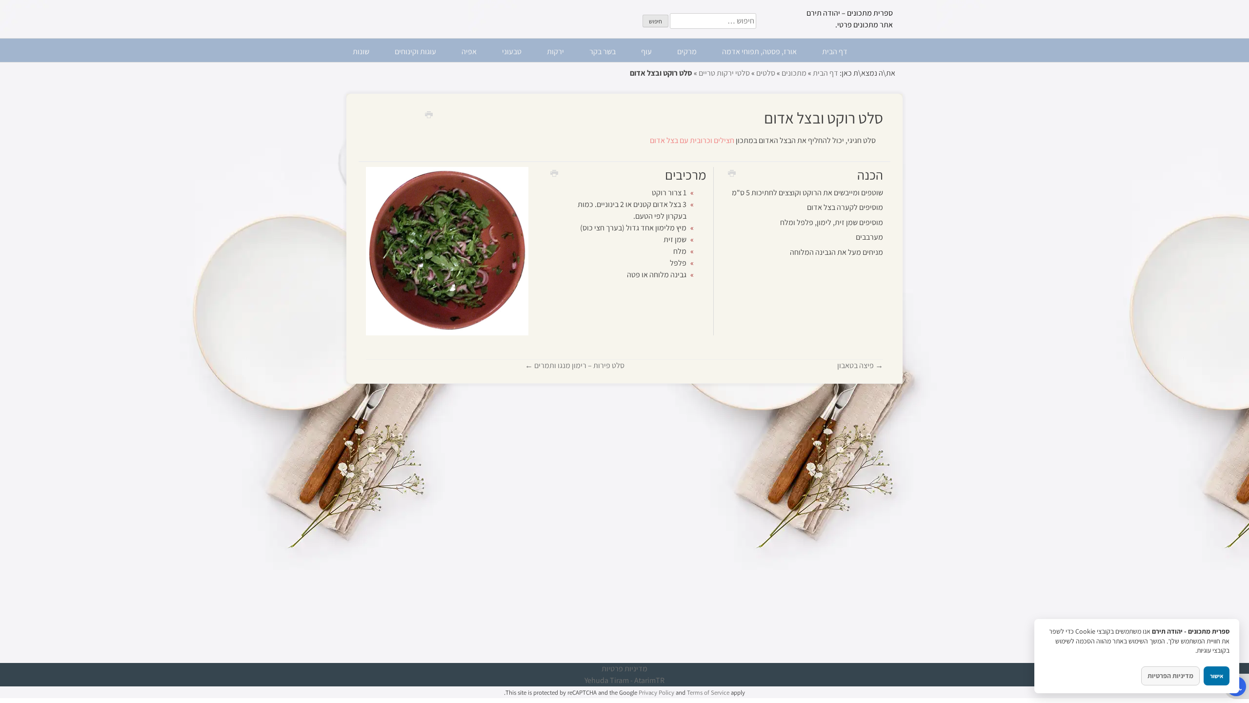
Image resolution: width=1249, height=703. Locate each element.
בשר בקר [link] (602, 51)
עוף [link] (646, 51)
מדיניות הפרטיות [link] (1170, 675)
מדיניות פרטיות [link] (624, 668)
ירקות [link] (555, 51)
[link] (425, 114)
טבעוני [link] (512, 51)
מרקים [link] (687, 51)
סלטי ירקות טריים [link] (724, 73)
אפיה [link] (469, 51)
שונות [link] (361, 51)
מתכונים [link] (794, 73)
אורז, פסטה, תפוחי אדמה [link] (759, 51)
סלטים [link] (765, 73)
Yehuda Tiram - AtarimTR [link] (624, 680)
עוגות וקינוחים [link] (415, 51)
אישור (1216, 676)
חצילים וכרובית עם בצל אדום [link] (692, 140)
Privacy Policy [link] (656, 692)
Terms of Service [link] (708, 692)
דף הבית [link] (834, 51)
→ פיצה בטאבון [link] (860, 365)
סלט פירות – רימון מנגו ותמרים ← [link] (574, 365)
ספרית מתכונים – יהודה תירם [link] (849, 13)
